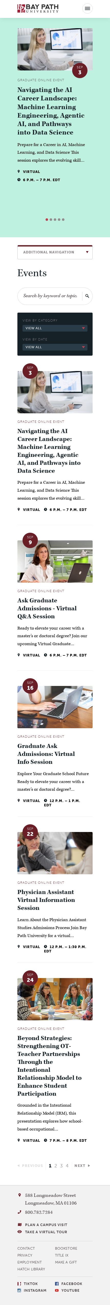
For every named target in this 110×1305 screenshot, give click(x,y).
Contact (26, 1248)
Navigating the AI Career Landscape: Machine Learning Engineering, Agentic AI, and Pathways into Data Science (50, 111)
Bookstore (66, 1248)
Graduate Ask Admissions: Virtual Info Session (46, 754)
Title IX (61, 1255)
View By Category (40, 320)
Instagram (35, 1290)
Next (79, 1166)
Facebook (71, 1284)
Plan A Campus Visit (46, 1225)
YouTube (70, 1290)
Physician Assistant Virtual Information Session (46, 900)
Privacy (24, 1255)
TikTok (31, 1284)
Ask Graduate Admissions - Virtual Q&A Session (47, 609)
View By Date (35, 339)
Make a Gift (66, 1262)
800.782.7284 (39, 1212)
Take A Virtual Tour (46, 1232)
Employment (29, 1262)
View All (34, 328)
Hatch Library (31, 1269)
